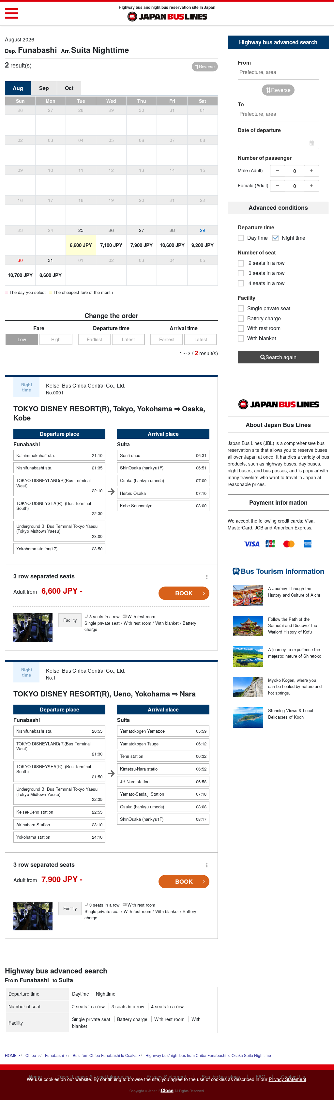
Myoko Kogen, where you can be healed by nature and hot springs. (295, 686)
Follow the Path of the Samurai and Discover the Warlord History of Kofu (292, 625)
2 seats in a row (88, 1006)
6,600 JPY (81, 245)
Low (22, 339)
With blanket (261, 338)
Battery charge (132, 1019)
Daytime (80, 993)
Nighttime (105, 993)
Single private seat (91, 1019)
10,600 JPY (172, 245)
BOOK (184, 593)
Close (167, 1090)
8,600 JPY (50, 275)
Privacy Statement (287, 1079)
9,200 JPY (202, 245)
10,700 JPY (20, 275)
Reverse (207, 66)
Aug (18, 88)
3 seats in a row (128, 1006)
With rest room (169, 1019)
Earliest (94, 339)
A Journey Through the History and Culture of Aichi (294, 591)
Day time (257, 237)
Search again (281, 357)
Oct (69, 88)
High (56, 339)
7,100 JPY (111, 245)
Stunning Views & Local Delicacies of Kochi (290, 713)
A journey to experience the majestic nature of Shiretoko (294, 652)
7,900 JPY (141, 245)
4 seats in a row (167, 1006)
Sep (44, 88)
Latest (128, 339)
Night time (293, 237)
